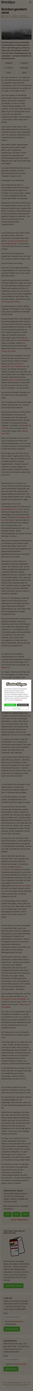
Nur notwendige (22, 705)
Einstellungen (16, 708)
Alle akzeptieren (10, 705)
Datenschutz (18, 700)
